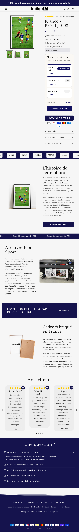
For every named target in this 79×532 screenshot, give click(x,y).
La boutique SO (36, 529)
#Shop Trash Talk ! (39, 512)
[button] (64, 8)
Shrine (51, 529)
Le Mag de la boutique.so (36, 502)
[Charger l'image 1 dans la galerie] (9, 54)
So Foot (45, 507)
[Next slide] (76, 410)
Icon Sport (55, 507)
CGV (62, 502)
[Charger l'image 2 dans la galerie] (18, 54)
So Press (66, 507)
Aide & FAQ (18, 502)
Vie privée (54, 512)
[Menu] (6, 8)
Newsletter (53, 502)
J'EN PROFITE (64, 311)
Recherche (35, 507)
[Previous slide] (2, 410)
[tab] (37, 434)
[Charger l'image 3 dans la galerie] (26, 54)
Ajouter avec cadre (59, 108)
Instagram (24, 512)
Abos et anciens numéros (18, 507)
